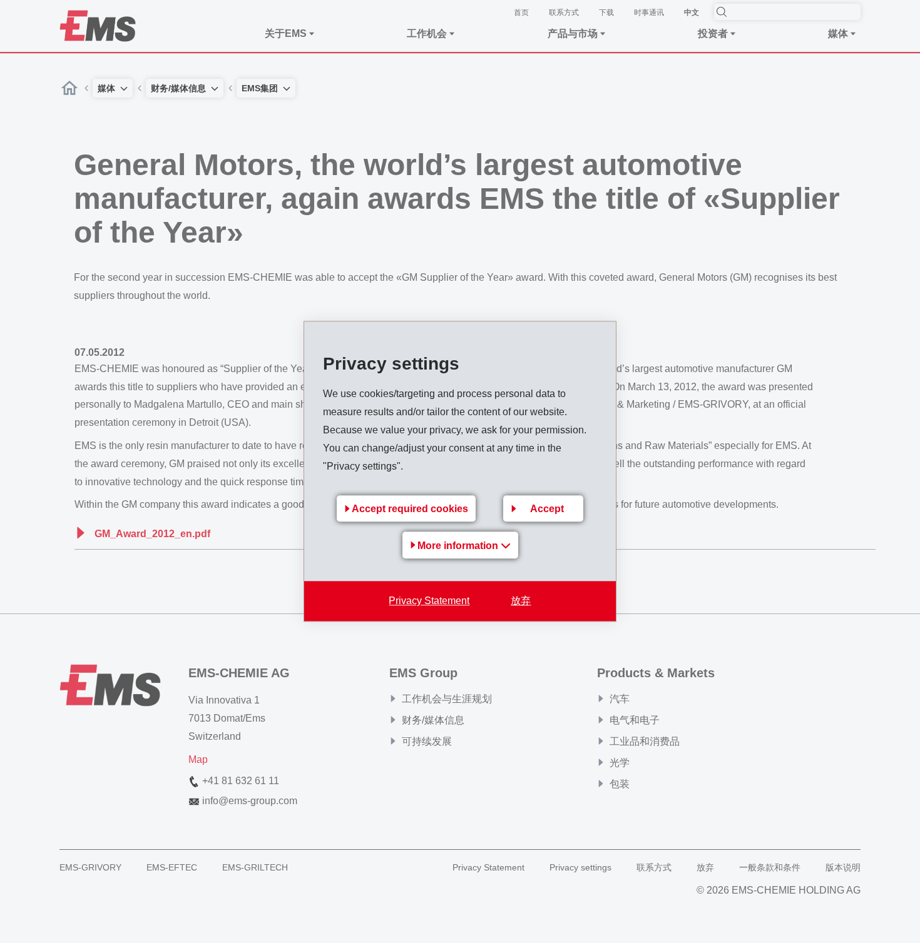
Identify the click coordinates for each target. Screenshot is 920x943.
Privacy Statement (429, 601)
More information (459, 546)
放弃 (521, 601)
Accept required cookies (410, 509)
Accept (547, 509)
